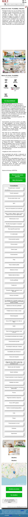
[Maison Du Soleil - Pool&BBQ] (8, 54)
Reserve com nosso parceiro (17, 175)
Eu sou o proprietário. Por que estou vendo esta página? (9, 501)
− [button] (3, 467)
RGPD (10, 515)
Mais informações (18, 180)
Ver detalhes (14, 495)
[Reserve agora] (26, 7)
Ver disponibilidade (9, 101)
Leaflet (17, 484)
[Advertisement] (14, 37)
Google (22, 510)
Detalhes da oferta (14, 489)
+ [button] (3, 465)
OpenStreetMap (23, 484)
